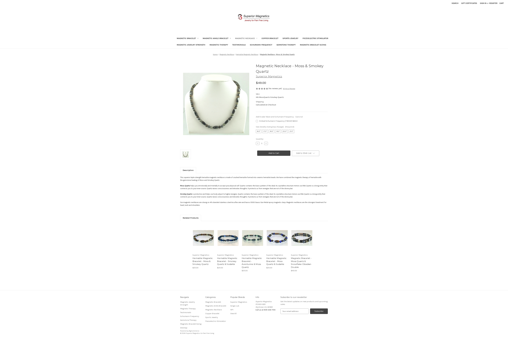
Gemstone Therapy (286, 45)
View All (233, 313)
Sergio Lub (234, 306)
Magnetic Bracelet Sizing (313, 45)
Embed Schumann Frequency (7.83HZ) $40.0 (278, 121)
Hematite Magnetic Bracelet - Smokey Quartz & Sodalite (227, 261)
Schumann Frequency (261, 45)
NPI (231, 310)
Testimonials (239, 45)
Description (188, 170)
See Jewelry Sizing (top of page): (275, 127)
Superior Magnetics (238, 302)
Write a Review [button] (289, 89)
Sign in (483, 3)
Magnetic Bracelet (186, 38)
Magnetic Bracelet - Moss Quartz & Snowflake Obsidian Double (301, 262)
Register (493, 3)
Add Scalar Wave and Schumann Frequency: (279, 117)
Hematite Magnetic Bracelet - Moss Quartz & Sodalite (276, 261)
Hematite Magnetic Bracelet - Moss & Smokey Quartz (202, 261)
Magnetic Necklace (245, 38)
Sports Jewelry (290, 38)
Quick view (201, 236)
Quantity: (260, 139)
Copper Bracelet (270, 38)
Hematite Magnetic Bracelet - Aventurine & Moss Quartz (252, 262)
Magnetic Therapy (219, 45)
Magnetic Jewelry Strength (191, 45)
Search (455, 3)
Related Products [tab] (191, 218)
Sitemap (183, 328)
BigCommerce (194, 331)
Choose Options (203, 240)
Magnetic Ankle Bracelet (215, 38)
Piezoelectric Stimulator (315, 38)
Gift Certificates (469, 3)
